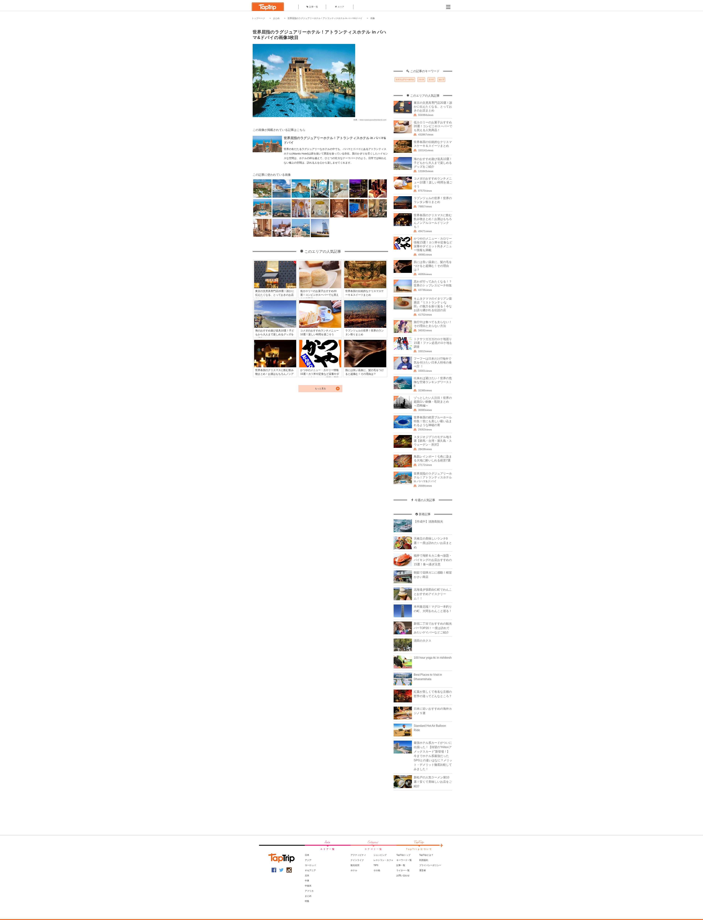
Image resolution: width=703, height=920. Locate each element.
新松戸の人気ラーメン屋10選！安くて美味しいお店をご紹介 (433, 782)
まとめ (276, 18)
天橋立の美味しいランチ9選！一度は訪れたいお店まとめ (433, 543)
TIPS (375, 865)
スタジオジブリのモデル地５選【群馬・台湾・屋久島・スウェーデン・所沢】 (433, 440)
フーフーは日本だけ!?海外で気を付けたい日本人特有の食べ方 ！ (433, 362)
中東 (307, 880)
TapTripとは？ (426, 855)
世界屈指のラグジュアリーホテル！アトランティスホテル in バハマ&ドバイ (325, 18)
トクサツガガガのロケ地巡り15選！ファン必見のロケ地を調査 (433, 342)
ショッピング (380, 855)
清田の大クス (422, 640)
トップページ (258, 18)
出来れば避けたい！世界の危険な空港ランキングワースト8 (433, 382)
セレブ (441, 80)
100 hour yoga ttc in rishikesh (433, 657)
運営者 (422, 870)
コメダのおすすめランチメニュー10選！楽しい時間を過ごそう (433, 182)
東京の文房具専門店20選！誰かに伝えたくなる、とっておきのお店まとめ (433, 106)
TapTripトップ (403, 855)
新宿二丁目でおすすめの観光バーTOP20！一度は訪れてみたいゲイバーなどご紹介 (433, 628)
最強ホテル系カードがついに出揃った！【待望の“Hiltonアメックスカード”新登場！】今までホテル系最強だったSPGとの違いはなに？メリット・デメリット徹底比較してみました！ (433, 756)
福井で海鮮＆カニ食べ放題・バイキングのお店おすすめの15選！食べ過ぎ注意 (433, 560)
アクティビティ (358, 855)
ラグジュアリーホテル (405, 80)
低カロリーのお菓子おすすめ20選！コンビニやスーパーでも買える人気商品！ (433, 126)
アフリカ (309, 891)
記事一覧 (313, 6)
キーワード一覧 (404, 860)
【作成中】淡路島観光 (428, 521)
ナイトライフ (357, 860)
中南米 (308, 885)
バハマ (421, 80)
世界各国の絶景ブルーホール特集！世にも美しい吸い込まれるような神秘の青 (433, 421)
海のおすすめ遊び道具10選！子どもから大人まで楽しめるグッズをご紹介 (433, 162)
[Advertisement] (423, 47)
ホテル (354, 870)
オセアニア (310, 870)
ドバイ (431, 80)
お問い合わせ (403, 875)
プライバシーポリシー (430, 865)
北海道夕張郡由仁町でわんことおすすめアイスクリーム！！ (433, 594)
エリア (341, 6)
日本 (307, 855)
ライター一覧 (403, 870)
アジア (308, 860)
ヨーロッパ (310, 865)
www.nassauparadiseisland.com (373, 120)
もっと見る (320, 388)
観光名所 (355, 865)
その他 (376, 870)
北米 (307, 875)
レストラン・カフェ (383, 860)
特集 (307, 901)
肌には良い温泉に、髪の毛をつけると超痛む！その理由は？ (433, 265)
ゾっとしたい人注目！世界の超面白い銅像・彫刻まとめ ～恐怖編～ (433, 401)
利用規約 (423, 860)
